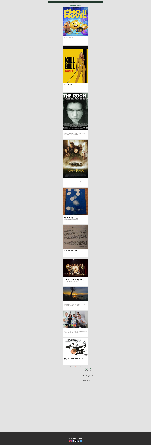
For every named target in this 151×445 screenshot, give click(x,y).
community (87, 379)
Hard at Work (84, 374)
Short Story (84, 376)
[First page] (69, 366)
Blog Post (84, 371)
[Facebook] (73, 441)
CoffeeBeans (91, 371)
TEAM (92, 376)
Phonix (89, 375)
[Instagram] (70, 441)
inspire (86, 380)
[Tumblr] (78, 441)
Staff (86, 376)
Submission (89, 376)
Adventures (84, 370)
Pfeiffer (84, 375)
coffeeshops (84, 379)
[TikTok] (76, 441)
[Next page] (80, 366)
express (84, 380)
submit (90, 380)
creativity (91, 379)
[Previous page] (70, 366)
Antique (87, 370)
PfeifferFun (86, 375)
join (87, 380)
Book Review (87, 371)
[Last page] (82, 366)
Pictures (92, 375)
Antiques (90, 370)
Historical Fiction (89, 374)
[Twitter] (81, 441)
